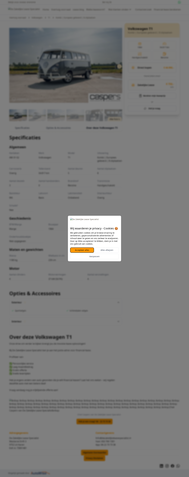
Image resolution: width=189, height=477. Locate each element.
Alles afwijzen (107, 250)
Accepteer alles (82, 250)
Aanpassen (94, 256)
